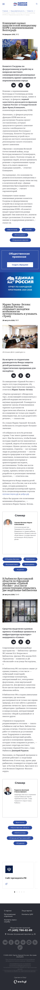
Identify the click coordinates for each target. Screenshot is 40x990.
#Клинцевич (20, 235)
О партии (8, 911)
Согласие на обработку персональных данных (20, 971)
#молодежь (29, 564)
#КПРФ (28, 230)
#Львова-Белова (12, 559)
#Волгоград (12, 230)
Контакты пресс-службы (10, 921)
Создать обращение (20, 265)
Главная (5, 11)
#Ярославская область (20, 828)
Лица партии (27, 911)
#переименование (20, 240)
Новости (30, 11)
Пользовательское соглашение (20, 963)
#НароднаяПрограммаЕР (20, 838)
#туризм (20, 570)
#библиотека (20, 833)
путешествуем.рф (10, 494)
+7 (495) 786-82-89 (20, 930)
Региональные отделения (10, 915)
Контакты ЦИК (27, 914)
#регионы (30, 559)
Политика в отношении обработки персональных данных (20, 968)
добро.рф (25, 494)
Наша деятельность (18, 11)
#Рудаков (20, 843)
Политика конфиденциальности (20, 965)
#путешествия (12, 564)
